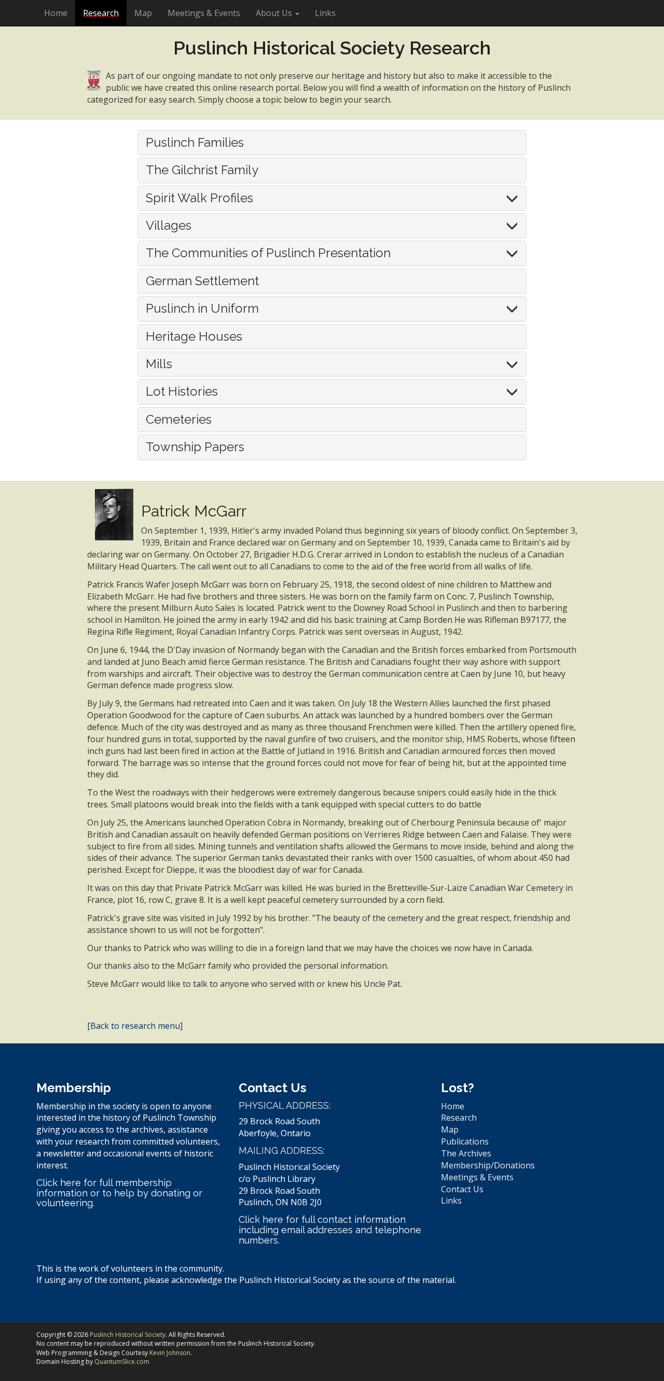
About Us (275, 13)
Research (101, 13)
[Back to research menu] (135, 1025)
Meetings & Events (204, 13)
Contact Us (462, 1189)
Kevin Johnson (169, 1352)
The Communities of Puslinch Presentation (268, 252)
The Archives (466, 1153)
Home (55, 13)
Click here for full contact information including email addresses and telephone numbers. (330, 1230)
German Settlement (202, 280)
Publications (465, 1141)
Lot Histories (182, 391)
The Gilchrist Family (202, 169)
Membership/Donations (488, 1165)
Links (325, 13)
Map (143, 13)
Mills (159, 363)
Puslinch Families (195, 142)
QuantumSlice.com (121, 1361)
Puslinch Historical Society (127, 1334)
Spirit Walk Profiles (199, 197)
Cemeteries (179, 419)
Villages (168, 225)
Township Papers (195, 446)
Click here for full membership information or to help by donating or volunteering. (119, 1193)
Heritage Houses (194, 336)
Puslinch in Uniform (202, 308)
